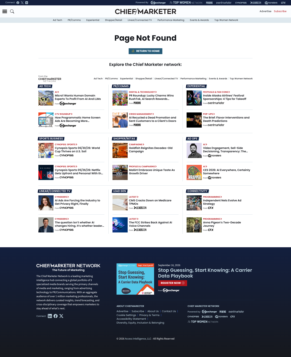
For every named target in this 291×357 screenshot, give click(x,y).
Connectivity (197, 191)
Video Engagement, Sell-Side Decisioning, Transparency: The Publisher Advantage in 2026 (224, 151)
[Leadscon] (140, 208)
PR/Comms (74, 20)
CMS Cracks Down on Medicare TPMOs (150, 202)
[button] (4, 11)
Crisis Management (140, 114)
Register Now (171, 283)
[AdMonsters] (271, 2)
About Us (153, 311)
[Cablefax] (283, 3)
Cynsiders (61, 197)
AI (56, 92)
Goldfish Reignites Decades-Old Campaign (150, 149)
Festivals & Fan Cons (215, 92)
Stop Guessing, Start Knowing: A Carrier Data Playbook (205, 273)
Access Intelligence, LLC (138, 339)
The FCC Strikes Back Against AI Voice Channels (150, 224)
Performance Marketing (170, 20)
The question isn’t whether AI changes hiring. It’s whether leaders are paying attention (79, 226)
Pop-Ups (208, 114)
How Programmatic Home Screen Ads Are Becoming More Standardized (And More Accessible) (77, 122)
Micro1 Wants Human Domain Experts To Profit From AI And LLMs (78, 97)
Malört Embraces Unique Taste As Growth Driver (152, 171)
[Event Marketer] (224, 3)
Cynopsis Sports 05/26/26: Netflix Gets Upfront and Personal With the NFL (79, 173)
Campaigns (135, 144)
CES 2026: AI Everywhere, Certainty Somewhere (226, 171)
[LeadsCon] (255, 3)
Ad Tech (57, 20)
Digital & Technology (142, 92)
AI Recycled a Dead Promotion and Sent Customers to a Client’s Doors (152, 119)
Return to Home (148, 51)
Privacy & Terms (149, 315)
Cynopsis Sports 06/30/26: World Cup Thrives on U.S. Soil (77, 149)
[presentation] (46, 98)
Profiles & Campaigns (142, 166)
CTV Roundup (63, 114)
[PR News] (209, 3)
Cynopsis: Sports (65, 144)
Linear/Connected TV (140, 20)
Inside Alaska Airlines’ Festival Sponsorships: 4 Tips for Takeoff (224, 97)
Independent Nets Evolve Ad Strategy (222, 202)
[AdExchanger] (158, 2)
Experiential (92, 20)
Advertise (265, 11)
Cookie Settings (126, 315)
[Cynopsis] (241, 3)
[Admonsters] (214, 155)
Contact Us (169, 311)
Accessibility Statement (131, 319)
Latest (133, 197)
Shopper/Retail (113, 20)
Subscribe (280, 11)
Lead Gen (119, 191)
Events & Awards (199, 20)
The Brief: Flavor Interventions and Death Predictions (226, 119)
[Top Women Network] (185, 3)
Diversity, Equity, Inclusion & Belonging (140, 323)
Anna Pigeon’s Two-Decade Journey (222, 224)
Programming (211, 197)
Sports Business (51, 138)
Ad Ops (192, 138)
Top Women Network (226, 20)
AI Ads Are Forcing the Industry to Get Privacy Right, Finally (77, 202)
